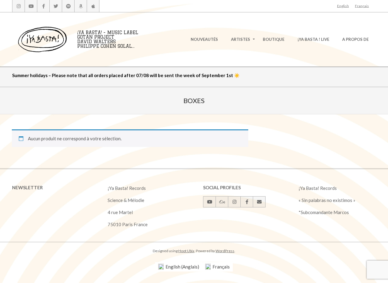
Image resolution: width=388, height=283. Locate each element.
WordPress (225, 251)
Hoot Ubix (186, 251)
